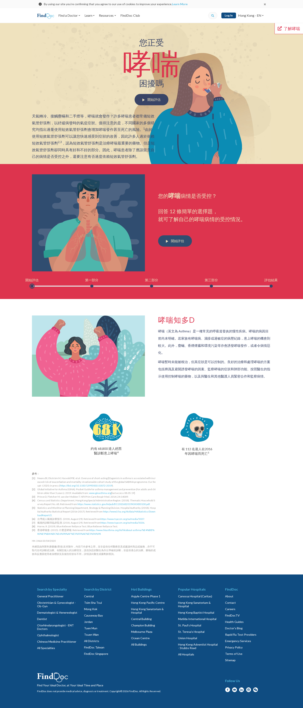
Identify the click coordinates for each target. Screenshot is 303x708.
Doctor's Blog (234, 628)
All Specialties (46, 648)
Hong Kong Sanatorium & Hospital (147, 610)
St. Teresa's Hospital (191, 631)
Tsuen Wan (91, 634)
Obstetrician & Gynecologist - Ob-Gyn (56, 604)
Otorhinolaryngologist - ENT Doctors (55, 627)
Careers (230, 609)
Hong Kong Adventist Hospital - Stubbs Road (198, 646)
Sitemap (230, 660)
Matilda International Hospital (197, 619)
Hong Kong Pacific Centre (148, 602)
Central (89, 596)
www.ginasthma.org (100, 493)
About (229, 596)
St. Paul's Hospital (189, 625)
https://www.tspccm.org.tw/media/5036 (122, 522)
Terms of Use (233, 653)
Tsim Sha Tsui (93, 602)
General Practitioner (50, 596)
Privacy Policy (234, 647)
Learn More (180, 4)
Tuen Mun (90, 628)
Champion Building (143, 625)
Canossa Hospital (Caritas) (195, 596)
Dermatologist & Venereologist (57, 612)
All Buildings (139, 644)
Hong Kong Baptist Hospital (196, 612)
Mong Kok (90, 609)
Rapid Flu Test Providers (240, 634)
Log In (229, 15)
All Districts (91, 641)
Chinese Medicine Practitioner (56, 641)
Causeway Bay (93, 615)
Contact (230, 602)
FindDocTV (232, 615)
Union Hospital (187, 638)
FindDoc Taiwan (94, 647)
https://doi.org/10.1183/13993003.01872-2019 (86, 485)
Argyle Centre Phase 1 (145, 596)
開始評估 (154, 99)
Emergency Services (238, 641)
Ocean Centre (140, 638)
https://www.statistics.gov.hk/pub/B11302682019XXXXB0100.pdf (114, 504)
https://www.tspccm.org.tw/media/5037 (122, 518)
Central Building (141, 619)
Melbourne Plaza (141, 631)
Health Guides (234, 622)
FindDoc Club (130, 15)
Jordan (88, 622)
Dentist (42, 619)
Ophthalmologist (48, 635)
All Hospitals (186, 654)
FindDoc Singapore (96, 653)
